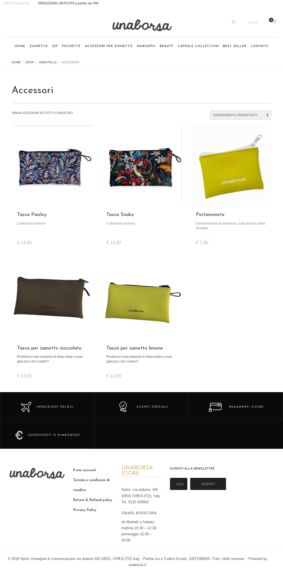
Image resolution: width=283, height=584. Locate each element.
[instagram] (9, 22)
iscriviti (208, 484)
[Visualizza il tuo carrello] (274, 22)
